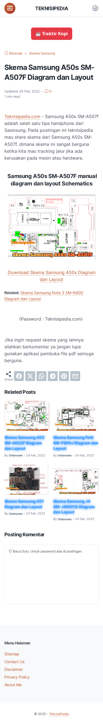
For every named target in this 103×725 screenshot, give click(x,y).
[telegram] (53, 376)
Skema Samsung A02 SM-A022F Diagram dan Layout (24, 443)
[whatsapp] (41, 376)
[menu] (9, 8)
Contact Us (14, 661)
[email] (75, 376)
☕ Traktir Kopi (51, 34)
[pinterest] (64, 376)
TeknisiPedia (51, 8)
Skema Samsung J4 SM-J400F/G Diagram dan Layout (74, 507)
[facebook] (19, 376)
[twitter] (30, 376)
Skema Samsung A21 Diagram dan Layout (24, 504)
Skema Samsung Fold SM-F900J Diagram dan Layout (75, 443)
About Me (13, 684)
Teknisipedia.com (22, 116)
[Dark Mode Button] (95, 8)
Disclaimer (13, 669)
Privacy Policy (17, 677)
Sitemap (11, 654)
